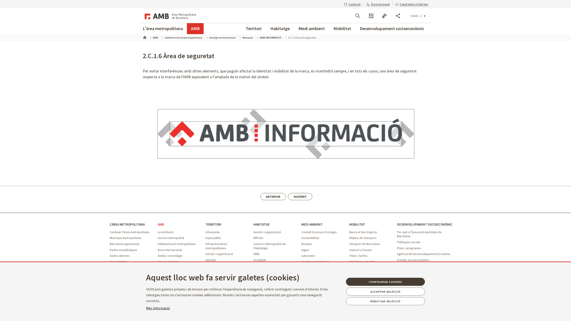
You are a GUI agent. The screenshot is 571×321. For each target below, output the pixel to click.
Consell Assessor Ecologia (319, 232)
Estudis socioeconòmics (413, 260)
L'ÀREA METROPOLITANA (127, 224)
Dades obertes (120, 256)
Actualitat (259, 260)
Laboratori (308, 256)
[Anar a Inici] (144, 37)
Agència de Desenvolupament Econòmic (424, 254)
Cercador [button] (357, 15)
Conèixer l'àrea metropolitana (129, 232)
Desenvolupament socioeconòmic (392, 28)
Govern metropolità (171, 238)
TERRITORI (213, 224)
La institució (166, 232)
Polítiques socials (408, 242)
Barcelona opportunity (125, 244)
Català (414, 15)
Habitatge (280, 28)
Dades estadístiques (123, 250)
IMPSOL (258, 238)
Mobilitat (342, 28)
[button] (352, 4)
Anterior (273, 197)
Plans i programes (409, 248)
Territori (254, 28)
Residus (306, 244)
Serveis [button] (371, 15)
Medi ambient (311, 28)
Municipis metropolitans (126, 238)
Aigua (305, 250)
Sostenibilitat (310, 238)
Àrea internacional (170, 250)
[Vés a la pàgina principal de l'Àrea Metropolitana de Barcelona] (169, 15)
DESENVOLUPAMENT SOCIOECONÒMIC (425, 224)
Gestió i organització (219, 254)
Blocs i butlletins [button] (384, 15)
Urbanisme (212, 232)
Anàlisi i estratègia (170, 256)
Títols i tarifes (358, 256)
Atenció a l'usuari (360, 250)
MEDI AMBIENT (312, 224)
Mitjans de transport (362, 238)
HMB (256, 254)
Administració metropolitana (177, 244)
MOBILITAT (357, 224)
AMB (195, 28)
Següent (300, 197)
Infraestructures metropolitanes (216, 246)
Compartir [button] (398, 15)
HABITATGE (261, 224)
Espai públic (213, 238)
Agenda (210, 260)
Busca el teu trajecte (363, 232)
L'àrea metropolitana (163, 28)
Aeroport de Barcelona (364, 244)
